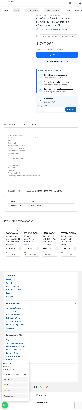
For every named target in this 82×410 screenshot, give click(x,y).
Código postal (42, 106)
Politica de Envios (12, 353)
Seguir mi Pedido (12, 371)
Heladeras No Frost (13, 318)
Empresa (9, 340)
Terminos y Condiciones (14, 343)
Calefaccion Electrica (13, 308)
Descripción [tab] (9, 125)
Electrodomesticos (12, 286)
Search (70, 3)
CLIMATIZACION (32, 10)
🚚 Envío (7, 390)
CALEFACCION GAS (52, 10)
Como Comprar (11, 375)
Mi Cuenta (9, 378)
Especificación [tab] (30, 125)
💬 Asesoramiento (10, 396)
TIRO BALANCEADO (55, 15)
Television (9, 283)
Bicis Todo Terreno (13, 315)
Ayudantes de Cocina (13, 321)
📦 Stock (7, 379)
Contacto (9, 360)
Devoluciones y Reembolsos (16, 346)
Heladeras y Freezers (13, 290)
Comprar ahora (58, 55)
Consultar (70, 109)
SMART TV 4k (11, 311)
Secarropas (10, 328)
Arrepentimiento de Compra (16, 356)
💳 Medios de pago (10, 385)
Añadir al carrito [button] (19, 248)
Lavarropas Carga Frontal (15, 325)
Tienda (16, 10)
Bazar (8, 293)
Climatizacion (10, 280)
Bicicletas (9, 296)
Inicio (6, 10)
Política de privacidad (13, 350)
